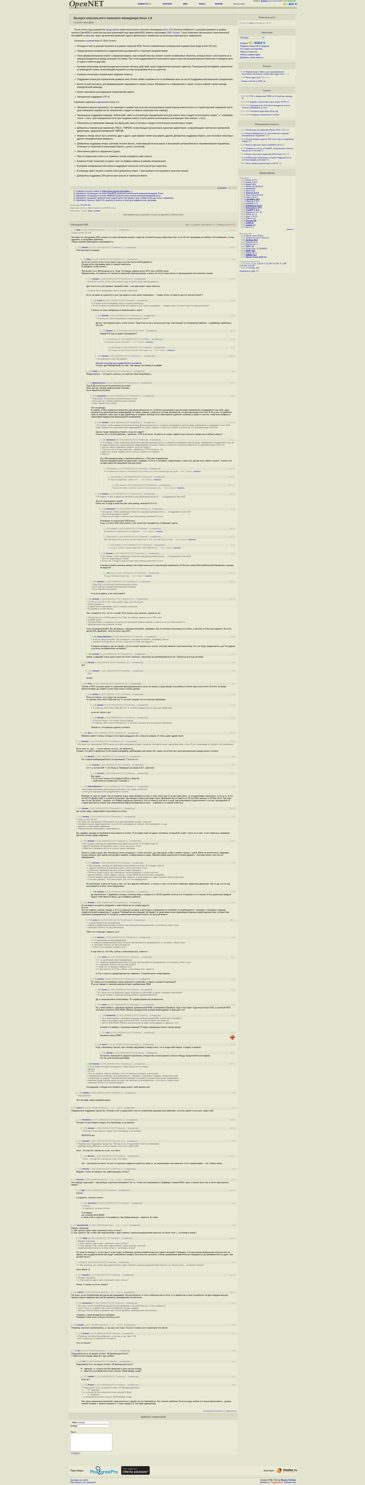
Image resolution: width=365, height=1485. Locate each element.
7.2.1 (248, 263)
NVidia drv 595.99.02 (254, 186)
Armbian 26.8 (251, 240)
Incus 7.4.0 (250, 184)
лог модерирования (230, 1411)
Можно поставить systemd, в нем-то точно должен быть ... (148, 488)
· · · (112, 230)
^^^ (111, 247)
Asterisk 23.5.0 (252, 193)
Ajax (187, 225)
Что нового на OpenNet (251, 49)
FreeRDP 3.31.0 (252, 210)
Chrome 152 (251, 221)
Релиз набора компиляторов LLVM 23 (262, 163)
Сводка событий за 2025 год (253, 81)
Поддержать (277, 1482)
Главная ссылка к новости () (104, 191)
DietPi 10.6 (250, 251)
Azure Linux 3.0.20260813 (256, 248)
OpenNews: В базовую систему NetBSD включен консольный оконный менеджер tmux (118, 196)
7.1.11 (253, 263)
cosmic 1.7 (250, 225)
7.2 (247, 268)
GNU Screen (173, 32)
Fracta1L (85, 247)
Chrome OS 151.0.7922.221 (257, 238)
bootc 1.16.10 (251, 216)
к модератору (124, 230)
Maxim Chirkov (288, 1480)
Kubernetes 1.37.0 (253, 208)
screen (97, 211)
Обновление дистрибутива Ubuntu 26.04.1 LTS (266, 130)
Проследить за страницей (83, 1482)
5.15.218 (243, 266)
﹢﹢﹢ (106, 230)
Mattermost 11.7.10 (254, 212)
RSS (233, 225)
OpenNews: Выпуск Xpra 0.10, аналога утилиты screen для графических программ (116, 200)
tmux (165, 29)
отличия (90, 41)
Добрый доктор (99, 383)
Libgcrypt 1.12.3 (252, 201)
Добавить (264, 1482)
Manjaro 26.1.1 (252, 244)
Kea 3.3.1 (250, 227)
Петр (89, 683)
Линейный (206, 225)
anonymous (101, 396)
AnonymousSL (83, 1225)
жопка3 (80, 1292)
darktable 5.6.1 (252, 204)
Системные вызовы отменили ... (128, 342)
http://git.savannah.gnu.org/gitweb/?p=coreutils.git (118, 363)
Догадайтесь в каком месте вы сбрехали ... (133, 531)
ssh (107, 1032)
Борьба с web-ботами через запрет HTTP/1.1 (269, 102)
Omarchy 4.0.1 (252, 242)
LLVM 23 (249, 223)
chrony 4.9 (250, 189)
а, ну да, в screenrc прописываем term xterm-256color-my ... (145, 548)
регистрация (277, 1)
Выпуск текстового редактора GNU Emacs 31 (265, 154)
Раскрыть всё (223, 225)
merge (252, 268)
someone (114, 339)
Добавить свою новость (251, 57)
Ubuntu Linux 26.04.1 (254, 236)
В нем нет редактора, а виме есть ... (135, 480)
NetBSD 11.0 (251, 255)
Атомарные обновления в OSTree (264, 115)
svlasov (79, 1108)
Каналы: (244, 43)
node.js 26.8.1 (251, 197)
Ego (83, 1190)
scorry (99, 300)
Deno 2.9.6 (250, 191)
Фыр (78, 230)
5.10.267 (251, 266)
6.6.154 (276, 263)
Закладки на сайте (79, 1480)
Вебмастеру (290, 1482)
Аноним (96, 279)
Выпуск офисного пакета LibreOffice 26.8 (263, 145)
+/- (214, 225)
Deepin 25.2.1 (251, 253)
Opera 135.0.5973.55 (254, 195)
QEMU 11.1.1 (251, 214)
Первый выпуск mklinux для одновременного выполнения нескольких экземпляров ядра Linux (263, 73)
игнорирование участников (212, 1411)
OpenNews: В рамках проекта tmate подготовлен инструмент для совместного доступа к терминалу (125, 198)
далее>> (290, 229)
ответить (100, 230)
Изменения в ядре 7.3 (249, 271)
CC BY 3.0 (86, 205)
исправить (222, 188)
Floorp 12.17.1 (252, 180)
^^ (108, 247)
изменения (102, 102)
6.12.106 (268, 263)
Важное (267, 66)
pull (257, 268)
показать (149, 342)
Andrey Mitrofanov (104, 636)
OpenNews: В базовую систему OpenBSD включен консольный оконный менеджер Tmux (119, 193)
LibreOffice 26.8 (253, 199)
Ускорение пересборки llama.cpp (264, 111)
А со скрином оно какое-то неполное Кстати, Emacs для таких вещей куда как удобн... (152, 471)
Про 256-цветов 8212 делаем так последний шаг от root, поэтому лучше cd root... (150, 539)
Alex (89, 733)
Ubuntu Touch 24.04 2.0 (256, 257)
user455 (91, 1376)
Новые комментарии (250, 54)
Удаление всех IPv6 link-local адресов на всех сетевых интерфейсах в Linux (266, 106)
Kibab (95, 371)
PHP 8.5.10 (250, 219)
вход (269, 1)
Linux (251, 23)
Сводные (264, 46)
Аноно (104, 1004)
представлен (112, 29)
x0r (78, 1350)
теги (242, 4)
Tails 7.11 (250, 246)
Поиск (236, 4)
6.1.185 (283, 263)
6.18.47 (260, 263)
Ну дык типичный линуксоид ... (128, 576)
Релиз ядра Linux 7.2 (255, 77)
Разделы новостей (249, 46)
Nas (112, 573)
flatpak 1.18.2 (251, 182)
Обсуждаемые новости (267, 124)
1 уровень (195, 225)
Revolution (87, 1120)
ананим (105, 494)
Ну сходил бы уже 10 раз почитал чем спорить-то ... (142, 350)
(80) (86, 225)
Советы (267, 90)
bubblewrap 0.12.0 (254, 206)
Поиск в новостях (248, 52)
